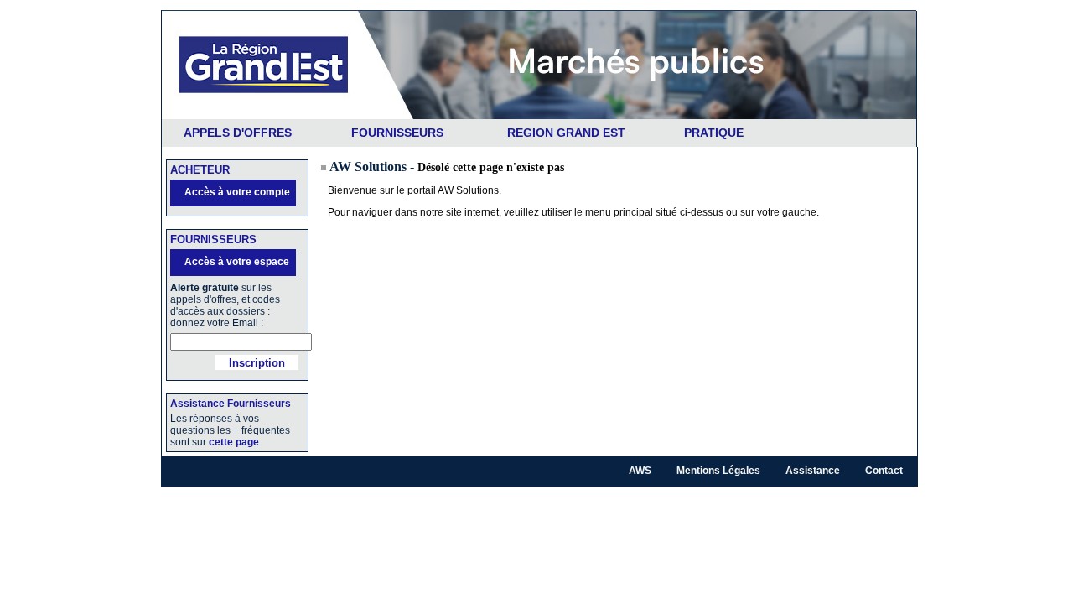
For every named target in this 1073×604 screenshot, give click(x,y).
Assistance (812, 470)
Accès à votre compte (237, 192)
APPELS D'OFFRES (238, 132)
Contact (884, 470)
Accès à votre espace (236, 262)
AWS (640, 470)
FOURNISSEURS (397, 132)
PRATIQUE (714, 132)
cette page (234, 442)
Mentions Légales (718, 470)
